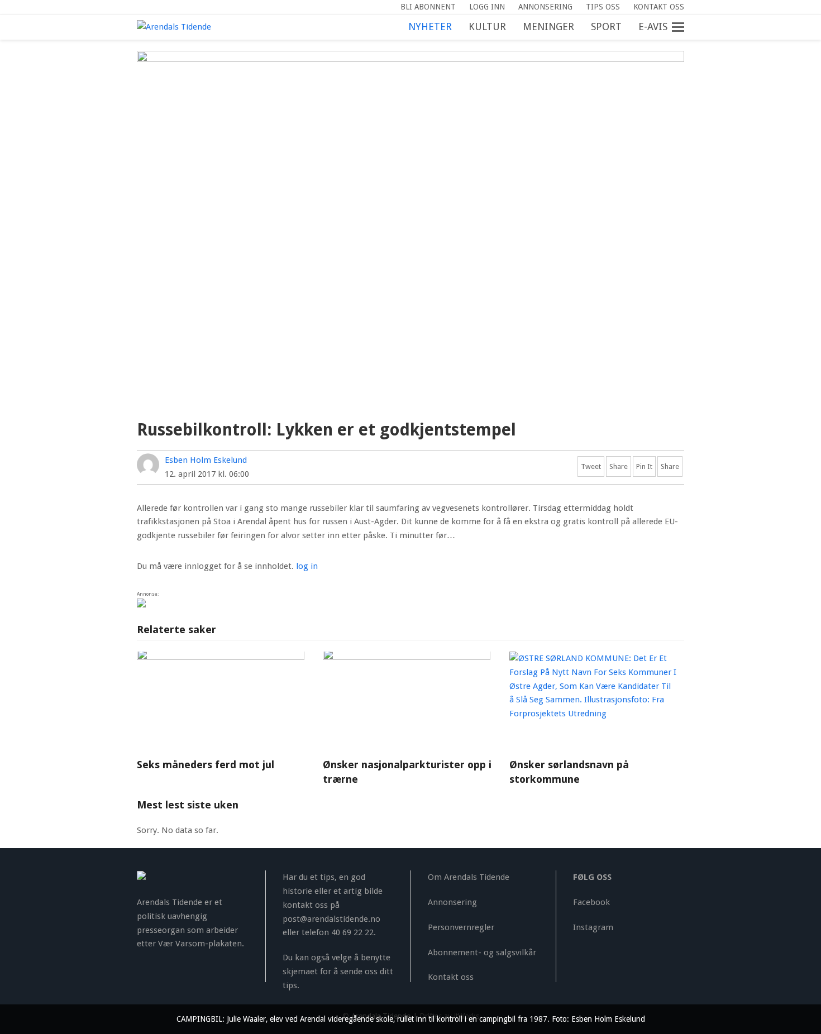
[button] (684, 27)
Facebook (591, 902)
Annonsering (452, 902)
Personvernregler (461, 927)
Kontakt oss (451, 977)
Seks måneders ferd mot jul (205, 764)
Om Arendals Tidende (468, 877)
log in (307, 566)
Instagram (593, 927)
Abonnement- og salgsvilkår (482, 952)
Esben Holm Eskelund (206, 460)
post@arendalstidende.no (331, 919)
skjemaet (300, 971)
